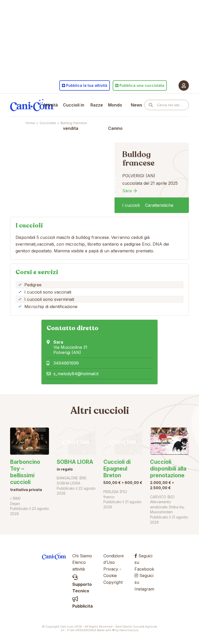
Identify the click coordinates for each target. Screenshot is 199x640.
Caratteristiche (159, 205)
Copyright (113, 582)
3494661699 (66, 363)
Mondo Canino (115, 116)
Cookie (110, 575)
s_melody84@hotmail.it (75, 373)
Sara (127, 190)
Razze (96, 105)
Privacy (110, 569)
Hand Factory (128, 630)
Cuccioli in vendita (73, 116)
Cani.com (32, 104)
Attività (50, 105)
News (136, 105)
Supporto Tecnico (82, 587)
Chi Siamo (82, 555)
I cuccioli (131, 205)
